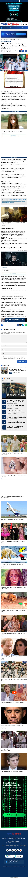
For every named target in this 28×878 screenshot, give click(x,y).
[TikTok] (18, 851)
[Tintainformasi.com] (10, 24)
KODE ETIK (8, 845)
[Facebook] (18, 325)
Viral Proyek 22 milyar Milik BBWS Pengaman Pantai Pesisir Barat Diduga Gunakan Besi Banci (15, 401)
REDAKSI (4, 845)
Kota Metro (3, 41)
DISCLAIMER (23, 845)
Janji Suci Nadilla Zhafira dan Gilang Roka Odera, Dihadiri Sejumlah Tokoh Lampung (16, 416)
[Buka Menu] (24, 24)
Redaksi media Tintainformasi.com (7, 50)
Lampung (8, 41)
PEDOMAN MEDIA (15, 845)
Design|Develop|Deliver (14, 815)
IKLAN (25, 847)
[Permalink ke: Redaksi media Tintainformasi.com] (2, 51)
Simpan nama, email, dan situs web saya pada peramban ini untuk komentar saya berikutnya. (14, 357)
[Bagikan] (26, 51)
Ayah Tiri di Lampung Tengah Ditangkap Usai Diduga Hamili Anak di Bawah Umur (16, 421)
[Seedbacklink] (20, 850)
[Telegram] (23, 325)
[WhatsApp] (26, 325)
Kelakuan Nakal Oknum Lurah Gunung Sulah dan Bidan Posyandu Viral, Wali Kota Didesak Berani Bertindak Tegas (16, 411)
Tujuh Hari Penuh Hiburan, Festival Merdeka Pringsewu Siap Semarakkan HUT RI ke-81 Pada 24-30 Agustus (17, 370)
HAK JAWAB (4, 847)
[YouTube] (15, 851)
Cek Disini (10, 862)
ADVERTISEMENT (19, 847)
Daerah (10, 372)
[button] (21, 24)
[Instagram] (12, 851)
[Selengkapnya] (25, 378)
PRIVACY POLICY (11, 847)
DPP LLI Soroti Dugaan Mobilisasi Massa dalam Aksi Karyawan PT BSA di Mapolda (16, 406)
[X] (10, 851)
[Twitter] (20, 325)
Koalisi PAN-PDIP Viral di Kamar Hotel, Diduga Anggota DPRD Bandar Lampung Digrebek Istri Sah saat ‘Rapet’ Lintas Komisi (16, 427)
